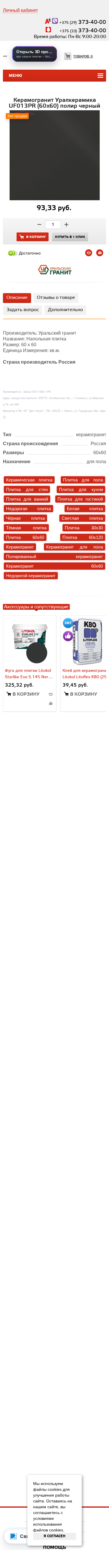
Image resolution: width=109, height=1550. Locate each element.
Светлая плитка (82, 518)
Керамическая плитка (29, 479)
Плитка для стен (27, 489)
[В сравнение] (50, 703)
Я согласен (54, 1536)
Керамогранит (20, 546)
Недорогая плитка (28, 508)
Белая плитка (85, 508)
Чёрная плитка (25, 518)
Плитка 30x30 (84, 527)
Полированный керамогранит (54, 556)
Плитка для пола (83, 479)
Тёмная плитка (26, 527)
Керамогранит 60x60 (54, 566)
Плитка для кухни (81, 489)
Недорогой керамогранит (31, 575)
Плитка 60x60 (25, 537)
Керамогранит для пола (74, 546)
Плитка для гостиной (80, 499)
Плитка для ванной (27, 499)
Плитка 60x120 (82, 537)
